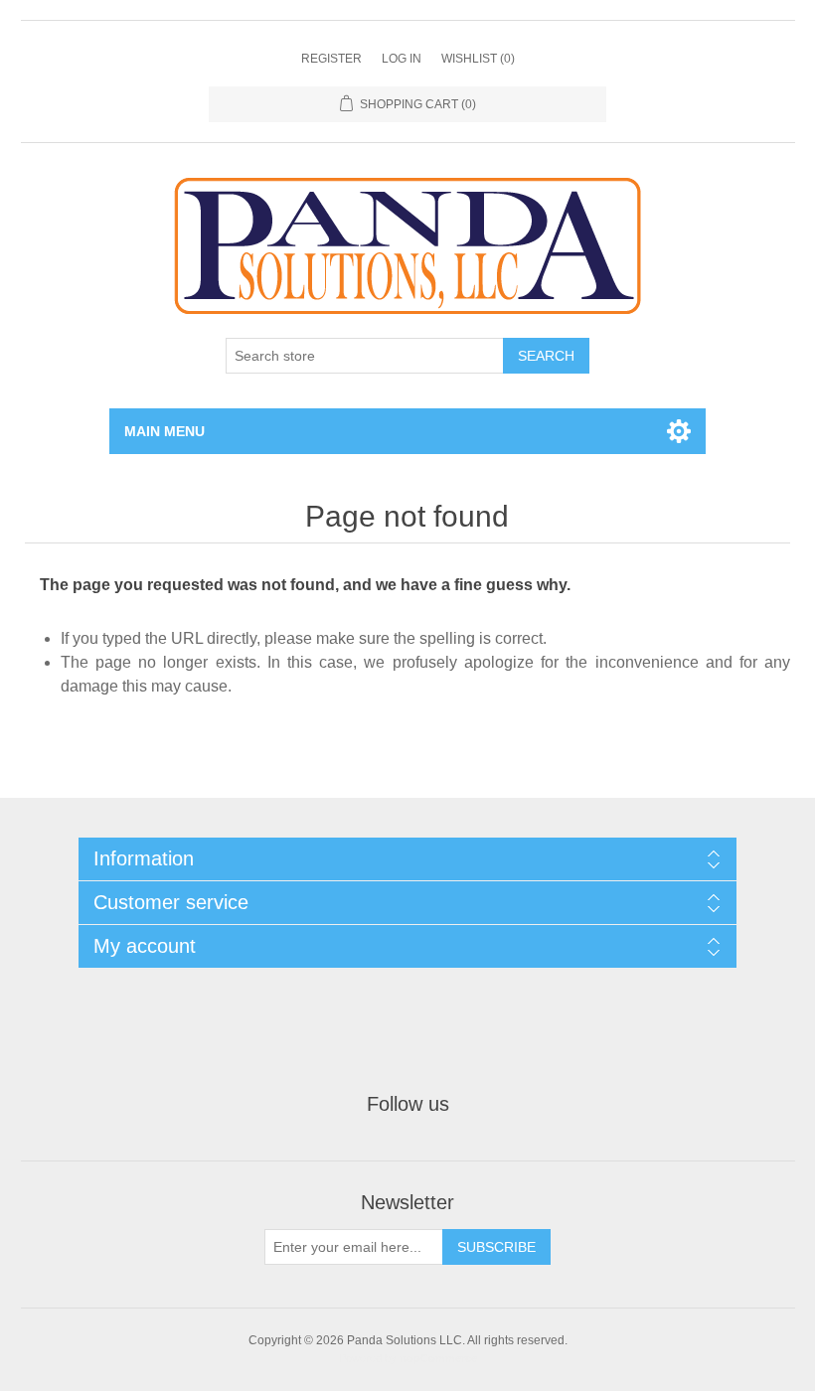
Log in (401, 59)
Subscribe (496, 1247)
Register (331, 59)
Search (546, 356)
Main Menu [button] (164, 431)
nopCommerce (438, 1358)
